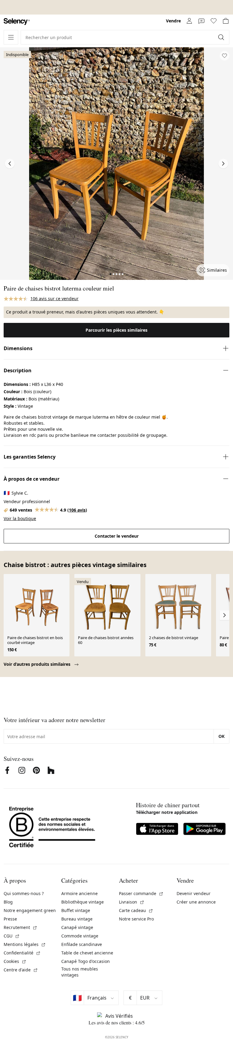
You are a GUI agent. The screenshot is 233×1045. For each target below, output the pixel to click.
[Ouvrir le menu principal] (11, 37)
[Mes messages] (201, 21)
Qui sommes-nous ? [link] (24, 893)
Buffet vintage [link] (75, 910)
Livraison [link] (131, 902)
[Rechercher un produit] (221, 37)
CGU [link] (12, 936)
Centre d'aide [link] (21, 970)
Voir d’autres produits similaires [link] (38, 664)
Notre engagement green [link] (30, 910)
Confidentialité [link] (22, 953)
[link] (17, 21)
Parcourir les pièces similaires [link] (116, 330)
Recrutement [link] (20, 927)
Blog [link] (8, 902)
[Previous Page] (10, 163)
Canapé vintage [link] (77, 927)
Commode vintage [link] (79, 936)
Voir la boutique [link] (20, 518)
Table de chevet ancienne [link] (87, 953)
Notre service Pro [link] (136, 919)
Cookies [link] (15, 961)
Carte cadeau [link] (136, 910)
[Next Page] (223, 163)
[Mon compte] (189, 21)
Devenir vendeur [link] (194, 893)
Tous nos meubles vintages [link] (79, 972)
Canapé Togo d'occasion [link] (85, 961)
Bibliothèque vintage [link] (82, 902)
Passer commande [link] (141, 893)
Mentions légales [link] (25, 944)
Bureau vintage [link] (77, 919)
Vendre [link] (173, 21)
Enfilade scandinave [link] (81, 944)
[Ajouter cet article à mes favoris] (224, 55)
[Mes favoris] (213, 21)
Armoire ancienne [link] (79, 893)
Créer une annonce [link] (196, 902)
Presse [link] (10, 919)
